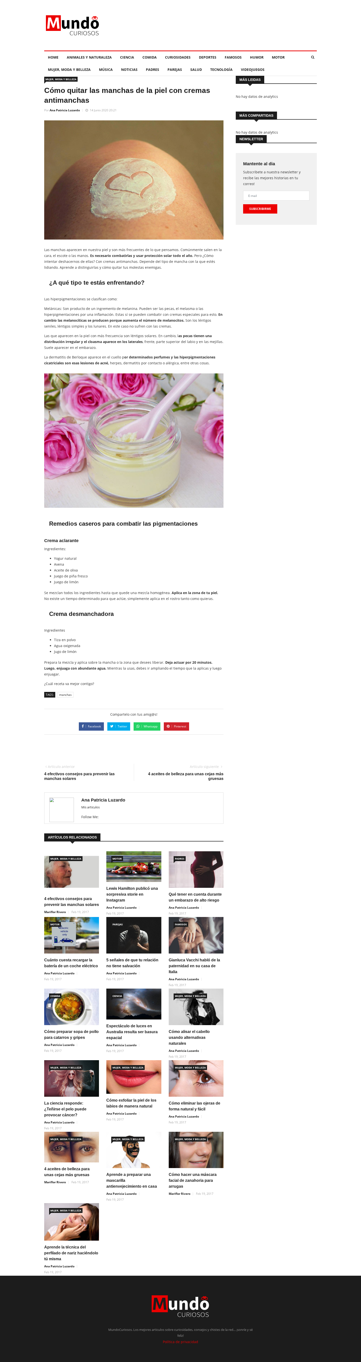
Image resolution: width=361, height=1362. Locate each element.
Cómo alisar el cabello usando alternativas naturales (189, 1037)
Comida (149, 57)
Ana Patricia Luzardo (65, 110)
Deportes (207, 57)
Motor (278, 57)
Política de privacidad (180, 1341)
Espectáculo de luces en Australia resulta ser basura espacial (132, 1032)
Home (53, 57)
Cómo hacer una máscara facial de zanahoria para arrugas (193, 1180)
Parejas (174, 69)
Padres (152, 69)
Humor (257, 57)
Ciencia (127, 57)
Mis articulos (90, 807)
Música (106, 69)
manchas (65, 695)
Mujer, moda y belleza (69, 69)
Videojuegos (252, 69)
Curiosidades (178, 57)
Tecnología (221, 69)
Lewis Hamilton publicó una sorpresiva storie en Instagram (132, 894)
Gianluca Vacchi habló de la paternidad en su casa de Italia (194, 966)
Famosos (233, 57)
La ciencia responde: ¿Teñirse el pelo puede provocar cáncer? (65, 1109)
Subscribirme (260, 209)
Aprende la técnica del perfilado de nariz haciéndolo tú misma (71, 1253)
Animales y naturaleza (89, 57)
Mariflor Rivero (55, 912)
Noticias (129, 69)
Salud (196, 69)
